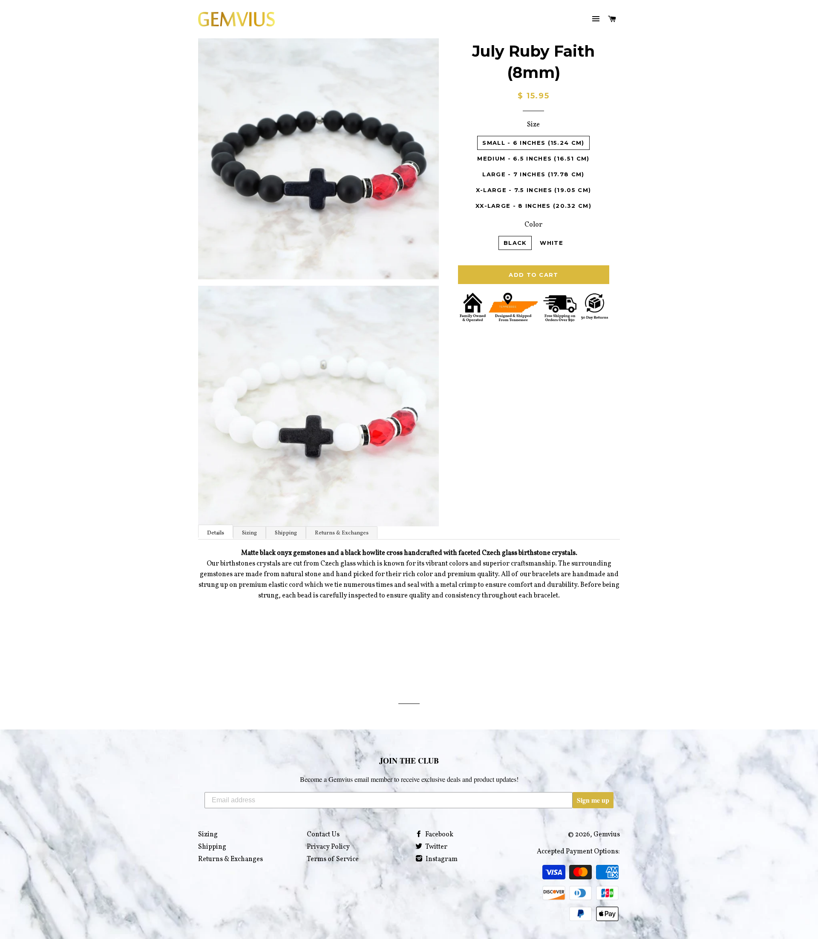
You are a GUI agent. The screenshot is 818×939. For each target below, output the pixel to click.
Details (215, 533)
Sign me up (593, 800)
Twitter (435, 847)
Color (533, 225)
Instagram (441, 859)
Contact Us (323, 834)
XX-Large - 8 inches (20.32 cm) (533, 205)
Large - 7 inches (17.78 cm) (533, 174)
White (551, 242)
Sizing (249, 533)
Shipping (286, 533)
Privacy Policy (328, 847)
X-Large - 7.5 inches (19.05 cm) (533, 190)
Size (533, 124)
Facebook (438, 834)
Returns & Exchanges (342, 533)
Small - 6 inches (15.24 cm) (533, 142)
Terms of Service (333, 859)
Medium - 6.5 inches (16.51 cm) (533, 158)
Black (515, 242)
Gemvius (606, 834)
